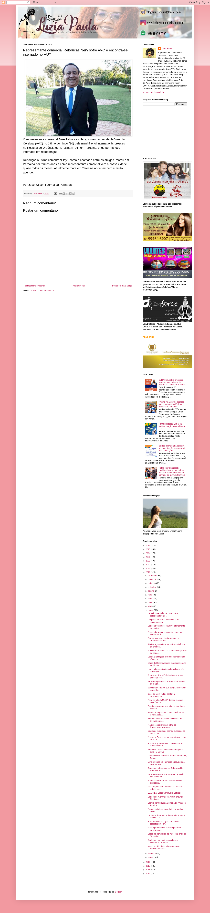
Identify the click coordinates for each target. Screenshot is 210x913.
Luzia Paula (167, 48)
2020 (148, 568)
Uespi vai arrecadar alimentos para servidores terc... (163, 620)
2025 (148, 549)
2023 (148, 557)
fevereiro (152, 853)
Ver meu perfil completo (153, 92)
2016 (148, 870)
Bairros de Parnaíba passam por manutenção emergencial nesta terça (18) (172, 448)
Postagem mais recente (34, 286)
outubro (151, 583)
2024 (148, 553)
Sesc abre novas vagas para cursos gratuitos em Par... (163, 822)
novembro (153, 579)
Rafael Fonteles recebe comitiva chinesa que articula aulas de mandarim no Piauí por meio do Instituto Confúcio (172, 471)
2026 (148, 545)
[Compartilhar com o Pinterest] (73, 193)
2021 (148, 564)
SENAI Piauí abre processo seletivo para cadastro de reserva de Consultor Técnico (172, 382)
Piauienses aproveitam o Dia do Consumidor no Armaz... (162, 726)
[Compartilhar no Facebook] (70, 193)
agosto (151, 591)
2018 (148, 862)
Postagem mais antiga (122, 286)
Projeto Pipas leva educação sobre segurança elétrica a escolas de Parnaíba (171, 404)
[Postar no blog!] (63, 193)
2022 (148, 561)
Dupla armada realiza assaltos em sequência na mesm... (163, 841)
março (151, 610)
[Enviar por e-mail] (60, 193)
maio (150, 602)
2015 (148, 873)
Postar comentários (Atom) (42, 290)
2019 (148, 572)
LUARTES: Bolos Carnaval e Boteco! (164, 793)
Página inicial (79, 286)
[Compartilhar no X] (66, 193)
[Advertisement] (167, 131)
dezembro (153, 576)
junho (151, 599)
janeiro (151, 857)
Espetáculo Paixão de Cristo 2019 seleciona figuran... (163, 614)
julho (150, 595)
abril (150, 606)
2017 (148, 866)
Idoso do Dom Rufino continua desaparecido (161, 695)
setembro (152, 587)
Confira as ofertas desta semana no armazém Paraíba (163, 639)
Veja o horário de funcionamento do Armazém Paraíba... (163, 847)
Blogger (118, 892)
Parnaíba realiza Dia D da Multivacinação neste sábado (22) (172, 426)
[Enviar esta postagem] (55, 193)
